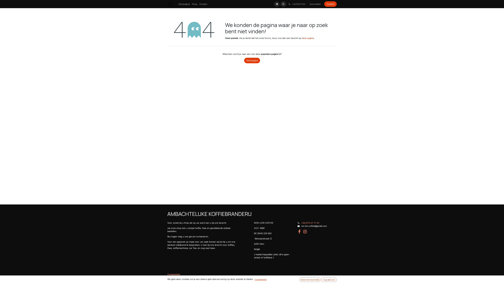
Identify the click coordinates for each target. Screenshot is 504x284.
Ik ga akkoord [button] (329, 279)
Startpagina (252, 60)
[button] (283, 4)
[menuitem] (184, 4)
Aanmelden (315, 4)
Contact (330, 4)
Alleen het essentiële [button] (310, 279)
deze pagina (308, 38)
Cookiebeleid (173, 274)
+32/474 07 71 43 (310, 223)
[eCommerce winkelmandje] (277, 4)
